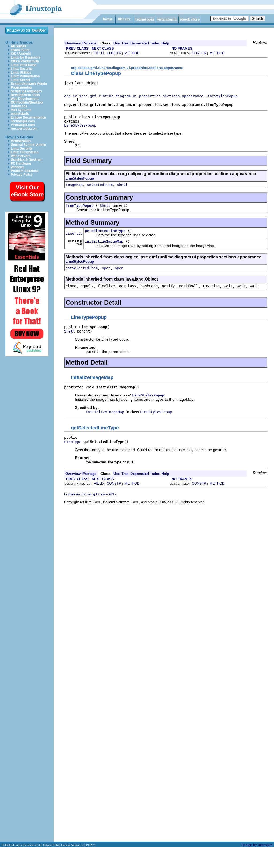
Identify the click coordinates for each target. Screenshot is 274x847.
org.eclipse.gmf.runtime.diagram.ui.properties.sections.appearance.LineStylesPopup (151, 96)
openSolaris (20, 114)
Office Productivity (25, 61)
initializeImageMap (104, 241)
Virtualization (21, 141)
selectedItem (100, 185)
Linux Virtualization (25, 76)
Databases (19, 106)
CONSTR (114, 53)
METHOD (131, 53)
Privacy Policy (22, 175)
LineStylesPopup (80, 125)
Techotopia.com (23, 121)
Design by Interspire (256, 845)
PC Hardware (21, 163)
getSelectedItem (82, 268)
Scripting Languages (26, 91)
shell (122, 185)
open (106, 268)
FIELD (99, 53)
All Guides (18, 46)
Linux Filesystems (25, 152)
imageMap (74, 185)
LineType (74, 233)
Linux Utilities (21, 72)
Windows (17, 167)
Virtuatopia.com (23, 125)
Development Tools (25, 95)
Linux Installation (23, 65)
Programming (21, 87)
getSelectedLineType (105, 231)
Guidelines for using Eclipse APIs (90, 494)
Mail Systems (21, 110)
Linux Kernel (20, 80)
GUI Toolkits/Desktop (27, 102)
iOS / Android (21, 54)
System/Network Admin (29, 84)
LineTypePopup (79, 206)
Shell (105, 206)
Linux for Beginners (26, 57)
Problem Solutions (25, 171)
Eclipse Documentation (28, 117)
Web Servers (21, 156)
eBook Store (20, 50)
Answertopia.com (24, 129)
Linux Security (22, 69)
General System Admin (28, 145)
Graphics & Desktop (26, 160)
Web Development (25, 99)
